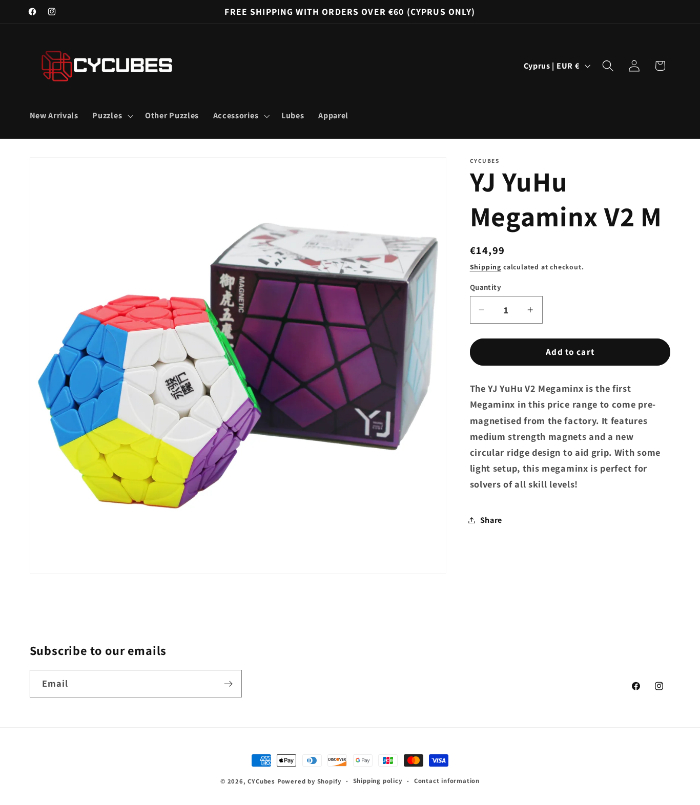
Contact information (447, 780)
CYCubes (261, 781)
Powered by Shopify (309, 781)
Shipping (485, 266)
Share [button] (491, 520)
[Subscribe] (228, 684)
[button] (112, 115)
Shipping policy (377, 780)
